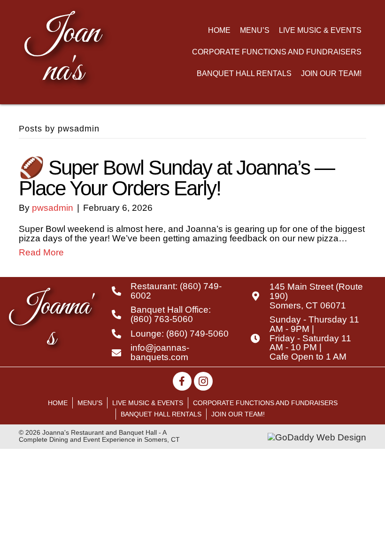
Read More (41, 252)
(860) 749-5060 (197, 334)
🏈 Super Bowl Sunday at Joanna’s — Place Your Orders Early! (176, 178)
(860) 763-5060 (162, 319)
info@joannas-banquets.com (160, 352)
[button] (182, 381)
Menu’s (89, 403)
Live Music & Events (147, 403)
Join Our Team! (238, 414)
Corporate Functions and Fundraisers (265, 403)
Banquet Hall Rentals (161, 414)
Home (58, 403)
